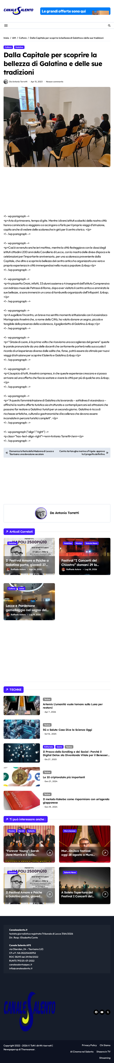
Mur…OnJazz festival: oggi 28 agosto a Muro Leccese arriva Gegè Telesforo (77, 856)
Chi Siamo (105, 1045)
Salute (59, 747)
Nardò (21, 831)
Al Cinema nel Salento (82, 1051)
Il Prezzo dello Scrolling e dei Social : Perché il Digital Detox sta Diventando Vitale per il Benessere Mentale (76, 755)
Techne (47, 699)
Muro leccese (69, 831)
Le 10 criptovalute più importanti (64, 777)
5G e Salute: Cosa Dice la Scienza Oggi (67, 729)
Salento (31, 831)
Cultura (8, 47)
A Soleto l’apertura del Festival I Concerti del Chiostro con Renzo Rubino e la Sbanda (77, 898)
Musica (79, 543)
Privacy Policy (89, 1045)
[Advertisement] (57, 192)
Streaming (104, 1057)
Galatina (19, 47)
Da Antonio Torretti (18, 81)
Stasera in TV (103, 1051)
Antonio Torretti (67, 513)
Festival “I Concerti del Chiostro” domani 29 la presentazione (79, 564)
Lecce (21, 588)
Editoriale (48, 747)
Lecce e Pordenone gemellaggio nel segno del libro (26, 610)
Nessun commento (54, 81)
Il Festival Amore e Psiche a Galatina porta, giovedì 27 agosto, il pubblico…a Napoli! (28, 564)
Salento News (91, 543)
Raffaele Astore (18, 569)
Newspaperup (11, 1049)
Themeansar (28, 1049)
